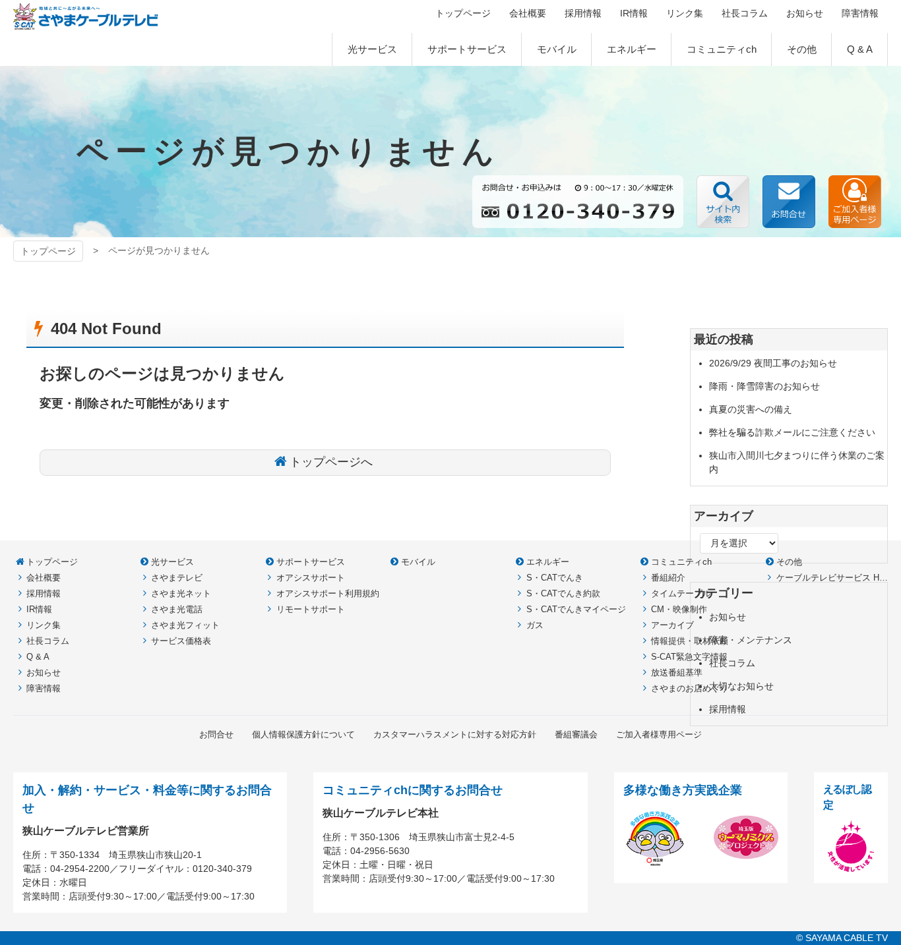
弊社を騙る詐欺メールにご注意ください (792, 432)
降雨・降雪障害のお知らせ (764, 386)
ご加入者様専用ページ (854, 201)
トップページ (48, 251)
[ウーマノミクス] (746, 862)
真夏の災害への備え (750, 409)
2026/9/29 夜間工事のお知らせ (773, 363)
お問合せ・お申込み (788, 201)
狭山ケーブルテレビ (85, 16)
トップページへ (331, 462)
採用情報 (727, 709)
